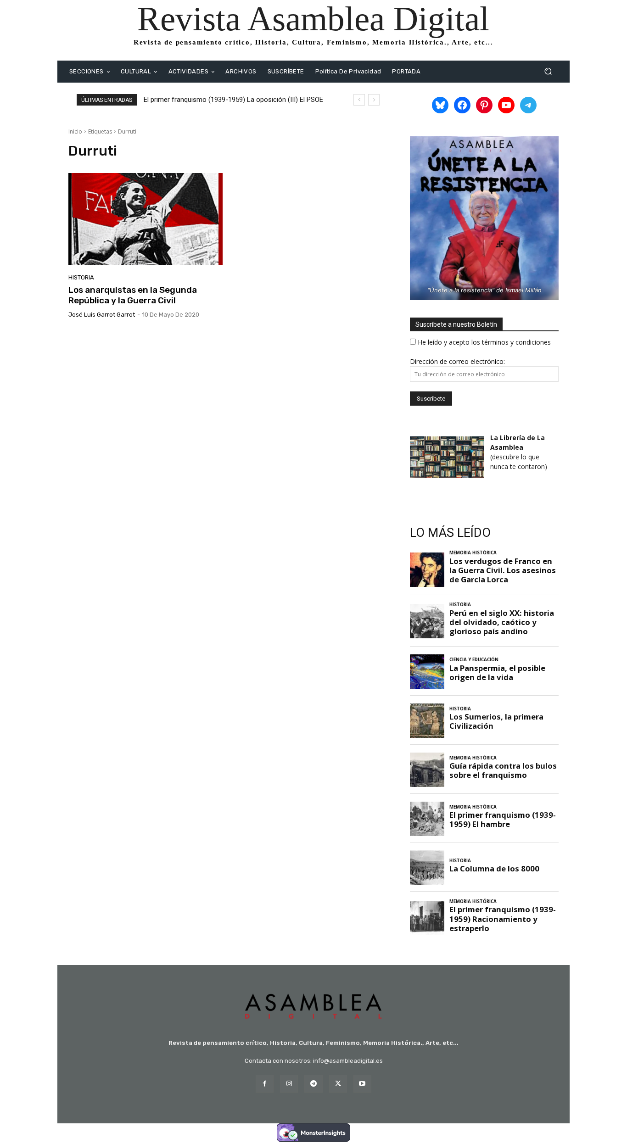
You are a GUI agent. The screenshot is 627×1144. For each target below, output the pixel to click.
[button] (548, 71)
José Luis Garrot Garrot (101, 314)
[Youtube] (362, 1084)
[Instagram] (289, 1084)
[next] (374, 100)
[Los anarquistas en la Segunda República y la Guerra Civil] (145, 219)
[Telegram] (313, 1084)
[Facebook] (265, 1084)
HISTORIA (81, 277)
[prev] (359, 100)
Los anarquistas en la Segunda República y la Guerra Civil (132, 295)
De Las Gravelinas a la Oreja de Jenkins (208, 99)
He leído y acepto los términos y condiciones (484, 342)
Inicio (75, 131)
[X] (338, 1084)
